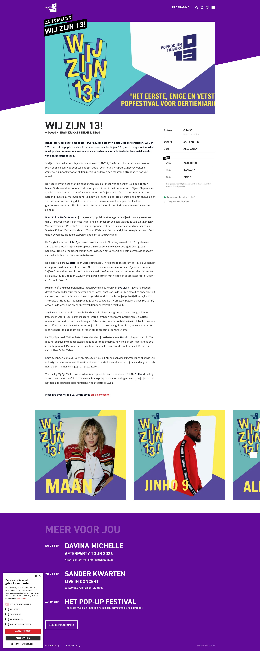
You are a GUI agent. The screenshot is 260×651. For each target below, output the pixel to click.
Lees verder (21, 598)
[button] (23, 644)
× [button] (40, 576)
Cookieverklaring (52, 645)
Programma (180, 7)
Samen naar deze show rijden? (181, 197)
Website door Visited (206, 645)
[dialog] (23, 610)
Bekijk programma (61, 625)
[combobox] (36, 576)
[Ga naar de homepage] (55, 7)
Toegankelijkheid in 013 (178, 201)
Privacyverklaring (73, 645)
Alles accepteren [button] (23, 631)
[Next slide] (253, 455)
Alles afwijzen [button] (23, 638)
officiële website (100, 394)
